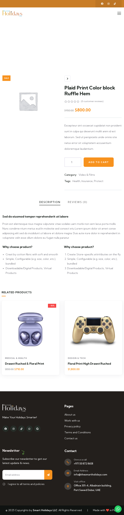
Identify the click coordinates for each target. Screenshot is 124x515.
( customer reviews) (92, 101)
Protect (98, 181)
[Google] (37, 429)
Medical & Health (16, 358)
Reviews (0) (77, 202)
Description (49, 202)
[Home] (14, 407)
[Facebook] (102, 4)
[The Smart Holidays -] (12, 13)
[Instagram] (108, 4)
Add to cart (98, 162)
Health (76, 181)
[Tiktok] (21, 429)
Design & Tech (77, 358)
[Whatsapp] (29, 429)
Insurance (87, 181)
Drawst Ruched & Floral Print (24, 363)
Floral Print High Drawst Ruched (89, 363)
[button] (121, 340)
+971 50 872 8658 (83, 463)
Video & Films (87, 174)
